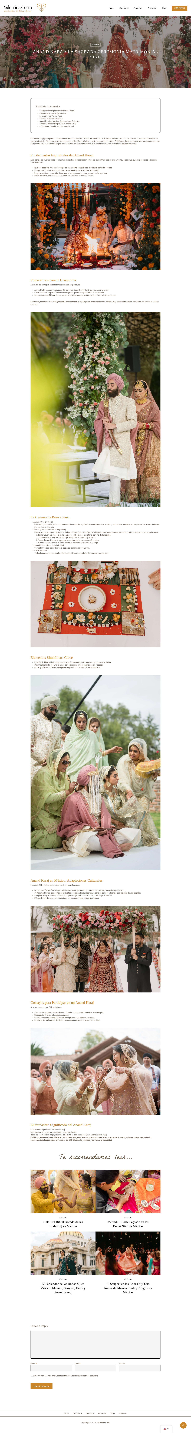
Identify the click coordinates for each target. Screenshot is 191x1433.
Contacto (123, 1413)
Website (122, 1364)
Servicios (90, 1413)
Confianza (77, 1413)
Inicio (66, 1413)
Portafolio (102, 1413)
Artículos (95, 44)
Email (77, 1364)
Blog (113, 1413)
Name (34, 1364)
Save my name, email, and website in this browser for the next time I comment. (65, 1376)
